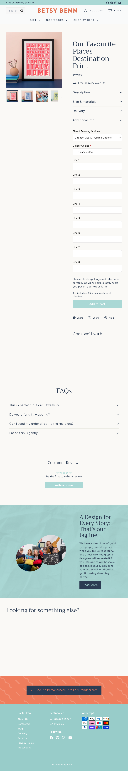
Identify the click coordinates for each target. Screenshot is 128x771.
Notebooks (55, 20)
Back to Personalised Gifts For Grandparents (66, 690)
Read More (90, 585)
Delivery (79, 111)
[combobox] (15, 10)
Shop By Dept (85, 20)
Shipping (92, 293)
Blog (20, 728)
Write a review (64, 485)
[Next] (60, 96)
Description (81, 92)
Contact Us (24, 723)
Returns (22, 738)
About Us (23, 719)
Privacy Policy (26, 742)
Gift (34, 20)
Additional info (83, 120)
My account (24, 747)
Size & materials (84, 101)
